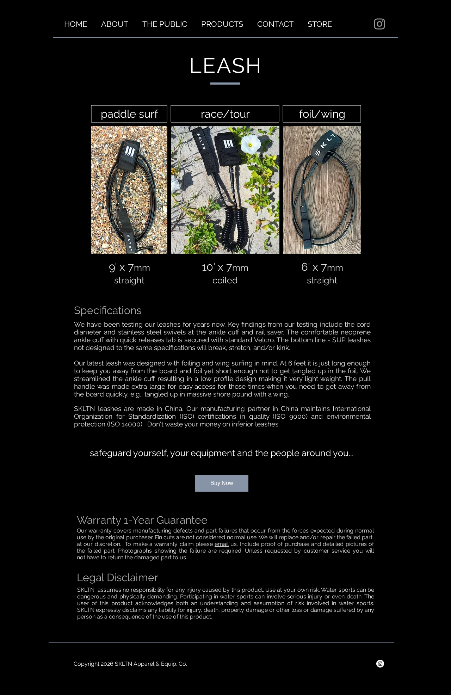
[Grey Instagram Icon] (379, 24)
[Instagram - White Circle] (380, 664)
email (222, 544)
